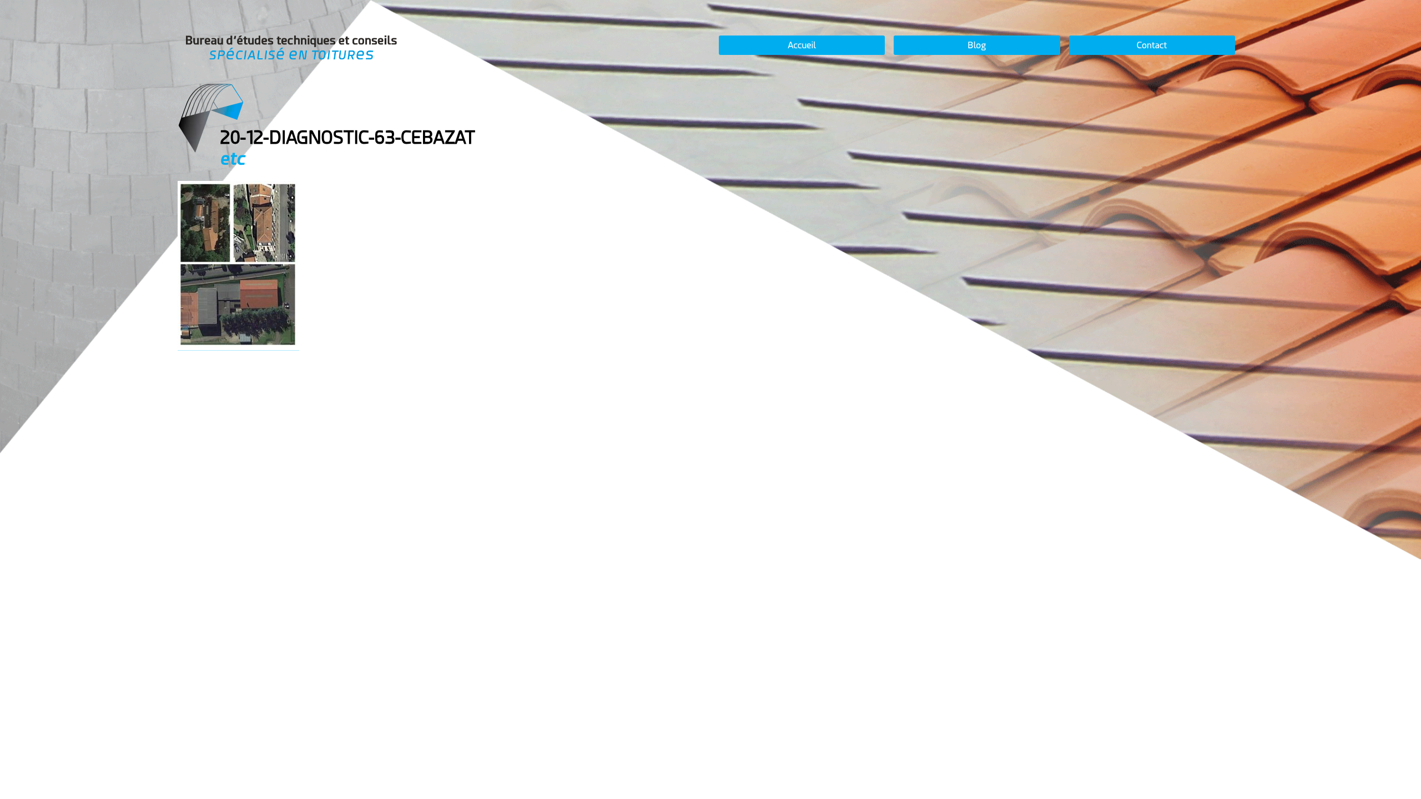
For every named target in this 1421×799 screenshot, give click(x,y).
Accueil (802, 45)
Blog (977, 45)
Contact (1152, 45)
